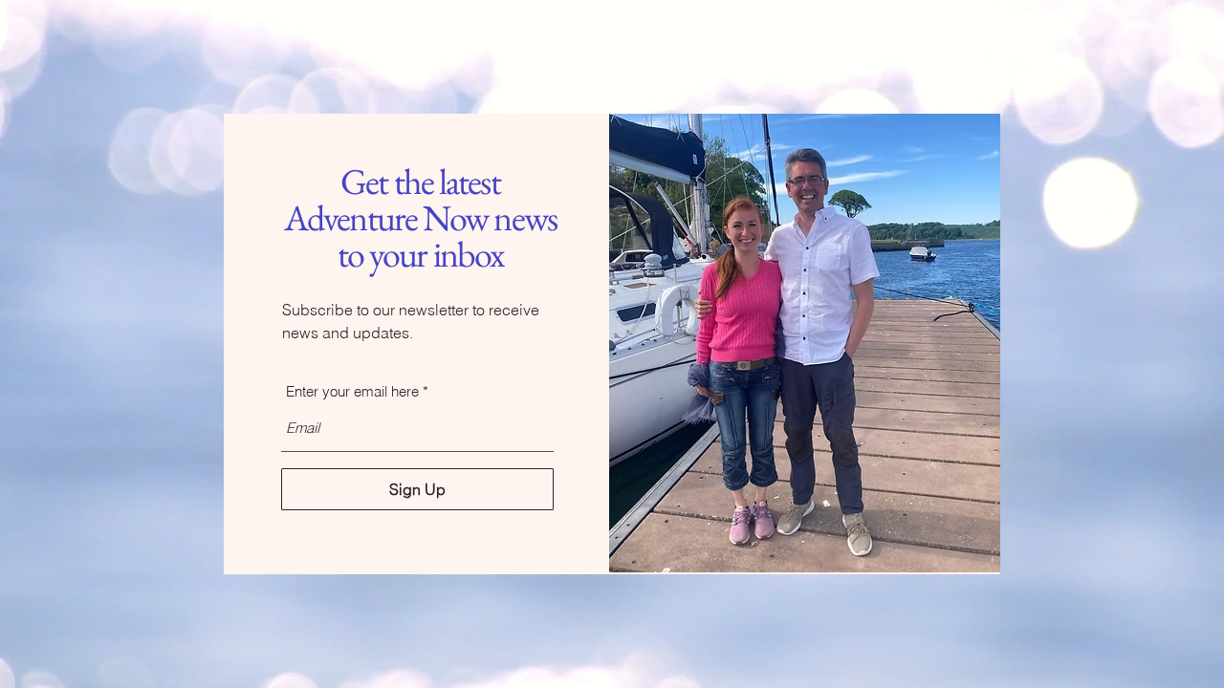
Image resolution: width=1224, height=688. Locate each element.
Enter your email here (352, 391)
